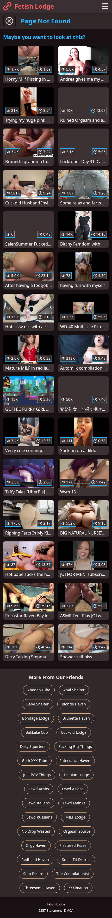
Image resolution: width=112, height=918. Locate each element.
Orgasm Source (76, 831)
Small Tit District (76, 859)
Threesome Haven (39, 887)
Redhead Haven (35, 859)
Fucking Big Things (75, 746)
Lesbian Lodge (76, 774)
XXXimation (78, 887)
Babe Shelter (37, 704)
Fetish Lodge (34, 6)
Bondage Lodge (35, 718)
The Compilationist (72, 873)
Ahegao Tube (38, 689)
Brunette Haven (76, 718)
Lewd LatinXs (74, 802)
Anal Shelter (74, 689)
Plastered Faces (72, 845)
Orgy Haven (36, 845)
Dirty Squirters (33, 746)
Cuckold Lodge (73, 732)
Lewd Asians (73, 788)
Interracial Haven (75, 760)
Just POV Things (37, 774)
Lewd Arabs (39, 788)
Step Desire (33, 873)
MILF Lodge (75, 817)
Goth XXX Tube (34, 760)
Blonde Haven (74, 704)
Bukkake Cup (37, 732)
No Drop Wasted (36, 831)
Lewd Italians (38, 802)
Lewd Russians (39, 817)
